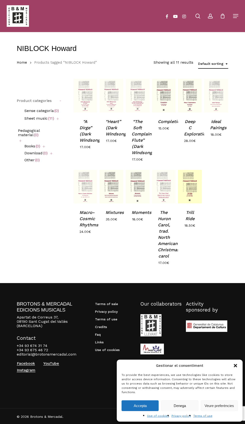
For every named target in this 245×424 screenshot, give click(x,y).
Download (36, 153)
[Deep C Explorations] (190, 95)
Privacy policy (181, 416)
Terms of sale (106, 304)
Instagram (26, 370)
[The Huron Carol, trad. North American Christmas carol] (164, 187)
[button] (235, 365)
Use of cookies (158, 416)
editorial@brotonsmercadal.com (46, 354)
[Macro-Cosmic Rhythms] (85, 187)
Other (32, 160)
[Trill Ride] (190, 187)
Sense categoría (41, 110)
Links (99, 342)
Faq (98, 334)
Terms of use (202, 416)
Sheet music (39, 118)
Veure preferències (219, 406)
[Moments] (137, 187)
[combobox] (213, 64)
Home (22, 62)
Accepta (140, 406)
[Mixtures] (111, 187)
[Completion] (164, 95)
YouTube (51, 363)
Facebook (26, 363)
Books (32, 146)
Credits (101, 327)
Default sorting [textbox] (210, 64)
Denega (180, 406)
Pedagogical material (29, 132)
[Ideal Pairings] (216, 95)
